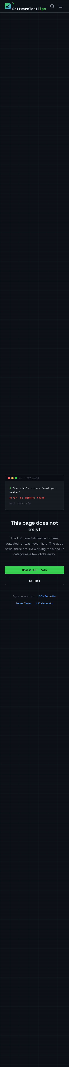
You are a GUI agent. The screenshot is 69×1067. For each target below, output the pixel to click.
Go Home (34, 581)
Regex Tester (24, 603)
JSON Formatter (47, 596)
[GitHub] (52, 6)
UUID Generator (44, 603)
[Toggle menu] (60, 6)
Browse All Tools (34, 570)
